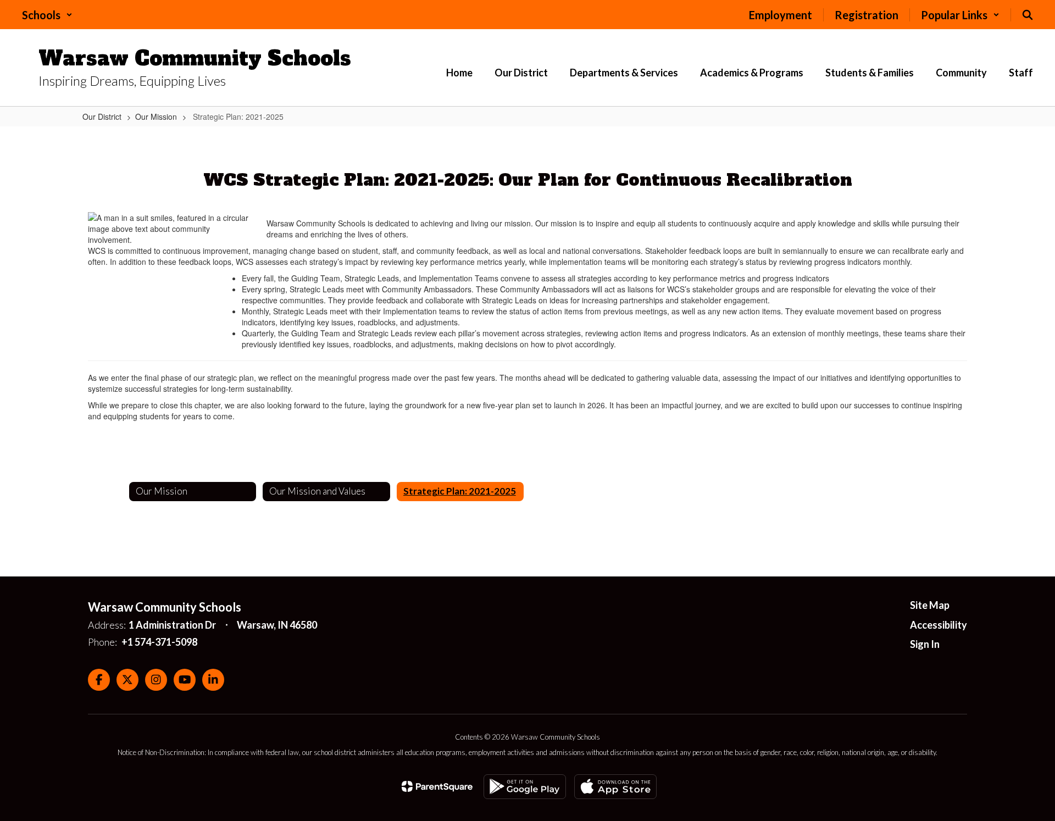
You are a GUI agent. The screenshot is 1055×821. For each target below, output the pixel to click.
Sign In (925, 644)
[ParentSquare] (437, 786)
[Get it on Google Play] (525, 786)
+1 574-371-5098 (159, 642)
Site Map (929, 605)
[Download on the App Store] (615, 786)
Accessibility (938, 625)
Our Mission (156, 116)
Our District (101, 116)
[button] (47, 14)
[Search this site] (1027, 14)
